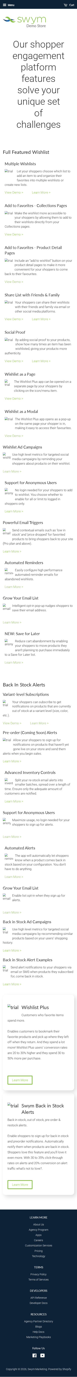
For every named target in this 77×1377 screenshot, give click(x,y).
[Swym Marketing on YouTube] (42, 1356)
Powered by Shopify (59, 1369)
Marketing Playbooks (38, 1337)
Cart (71, 5)
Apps (38, 1235)
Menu (10, 5)
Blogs (38, 1326)
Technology (38, 1256)
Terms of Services (38, 1279)
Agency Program (38, 1229)
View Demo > (14, 192)
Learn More (20, 1080)
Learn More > (41, 192)
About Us (38, 1224)
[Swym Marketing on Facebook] (34, 1356)
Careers (38, 1240)
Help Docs (38, 1332)
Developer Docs (38, 1303)
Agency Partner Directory (38, 1321)
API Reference (38, 1297)
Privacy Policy (38, 1274)
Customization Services (38, 1245)
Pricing (39, 1251)
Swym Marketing (37, 1369)
